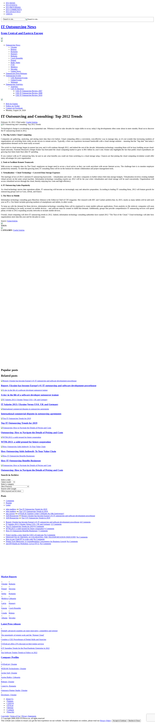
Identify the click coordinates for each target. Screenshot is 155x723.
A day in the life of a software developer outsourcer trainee (30, 395)
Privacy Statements (29, 716)
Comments (10, 501)
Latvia (3, 603)
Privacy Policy (105, 721)
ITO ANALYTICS (13, 12)
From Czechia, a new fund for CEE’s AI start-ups (25, 535)
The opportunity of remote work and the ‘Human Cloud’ (22, 635)
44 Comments (85, 522)
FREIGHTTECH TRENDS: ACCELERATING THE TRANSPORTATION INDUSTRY (41, 537)
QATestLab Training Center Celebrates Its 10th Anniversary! (41, 514)
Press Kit (10, 712)
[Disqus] (77, 268)
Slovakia (14, 69)
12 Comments (56, 524)
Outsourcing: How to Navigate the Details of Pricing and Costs (32, 432)
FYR (13, 65)
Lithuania (12, 598)
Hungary (14, 54)
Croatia (4, 613)
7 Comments (43, 531)
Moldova (14, 67)
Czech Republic (17, 58)
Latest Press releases (11, 624)
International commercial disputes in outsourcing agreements (31, 413)
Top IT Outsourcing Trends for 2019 (19, 423)
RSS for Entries (12, 104)
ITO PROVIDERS (13, 7)
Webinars (14, 82)
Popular (9, 503)
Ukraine (14, 47)
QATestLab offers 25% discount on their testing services (22, 644)
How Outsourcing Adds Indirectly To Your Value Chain (28, 451)
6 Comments (49, 529)
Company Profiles (10, 657)
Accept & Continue (119, 721)
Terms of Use (15, 716)
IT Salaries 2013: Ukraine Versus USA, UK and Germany (29, 404)
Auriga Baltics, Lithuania (10, 677)
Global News (16, 71)
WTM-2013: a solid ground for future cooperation (26, 442)
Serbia (3, 594)
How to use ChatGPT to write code (19, 539)
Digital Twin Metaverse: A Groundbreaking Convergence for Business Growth (36, 541)
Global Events (16, 80)
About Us (9, 699)
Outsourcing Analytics (14, 84)
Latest (8, 505)
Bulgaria (14, 56)
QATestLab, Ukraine (9, 664)
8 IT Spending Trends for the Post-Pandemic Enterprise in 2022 (25, 648)
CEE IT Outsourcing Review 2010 (29, 95)
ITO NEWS (10, 3)
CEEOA (9, 14)
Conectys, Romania (8, 686)
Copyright (5, 716)
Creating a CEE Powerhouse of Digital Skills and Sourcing (23, 639)
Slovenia (12, 589)
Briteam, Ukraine (7, 682)
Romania (14, 52)
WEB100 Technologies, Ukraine (13, 669)
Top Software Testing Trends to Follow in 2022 (19, 653)
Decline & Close (134, 721)
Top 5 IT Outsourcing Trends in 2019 (33, 511)
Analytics (14, 87)
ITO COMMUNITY (14, 9)
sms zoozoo (10, 514)
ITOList (10, 705)
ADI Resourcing (12, 516)
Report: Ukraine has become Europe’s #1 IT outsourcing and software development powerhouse (48, 385)
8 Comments (39, 526)
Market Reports (9, 576)
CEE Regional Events (19, 78)
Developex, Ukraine (8, 695)
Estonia (4, 608)
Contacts (10, 710)
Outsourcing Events (13, 76)
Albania (4, 618)
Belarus (13, 49)
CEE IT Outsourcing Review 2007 (29, 91)
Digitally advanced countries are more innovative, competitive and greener (29, 631)
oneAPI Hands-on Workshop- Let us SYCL (22, 544)
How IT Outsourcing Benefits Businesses (21, 460)
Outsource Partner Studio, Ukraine (14, 690)
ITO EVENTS (11, 5)
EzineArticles (12, 221)
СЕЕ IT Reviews (17, 89)
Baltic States (15, 63)
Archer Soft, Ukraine (9, 673)
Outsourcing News (13, 45)
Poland (13, 60)
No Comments (49, 535)
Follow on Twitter (13, 106)
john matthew (11, 509)
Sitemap (10, 708)
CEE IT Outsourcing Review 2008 (29, 93)
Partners (10, 701)
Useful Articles (32, 122)
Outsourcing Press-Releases (16, 73)
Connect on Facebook (14, 108)
